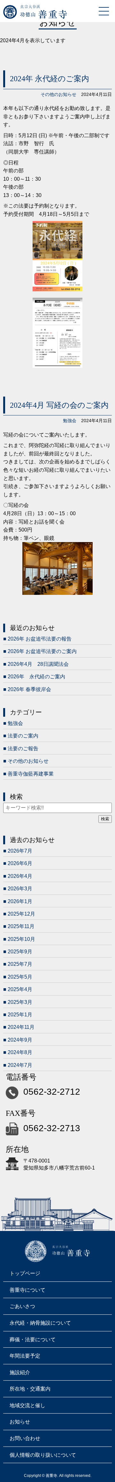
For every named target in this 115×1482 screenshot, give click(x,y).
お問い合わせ (25, 1438)
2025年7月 (20, 964)
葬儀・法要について (33, 1339)
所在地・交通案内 (30, 1388)
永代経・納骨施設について (40, 1323)
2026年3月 (20, 888)
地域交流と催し (27, 1405)
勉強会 (69, 420)
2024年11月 (21, 1027)
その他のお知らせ (58, 94)
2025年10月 (21, 939)
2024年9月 (20, 1040)
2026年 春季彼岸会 (29, 689)
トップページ (25, 1273)
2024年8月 (20, 1052)
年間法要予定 (25, 1356)
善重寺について (27, 1290)
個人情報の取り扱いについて (43, 1455)
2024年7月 (20, 1065)
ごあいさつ (22, 1306)
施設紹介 (20, 1372)
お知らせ (20, 1421)
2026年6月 (20, 863)
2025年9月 (20, 951)
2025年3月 (20, 1002)
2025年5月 (20, 977)
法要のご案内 (23, 735)
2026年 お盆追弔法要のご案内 (42, 651)
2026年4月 (20, 876)
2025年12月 (21, 914)
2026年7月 (20, 851)
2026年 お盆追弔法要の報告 (40, 639)
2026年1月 (20, 901)
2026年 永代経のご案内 (36, 676)
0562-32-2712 (51, 1092)
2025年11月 (21, 926)
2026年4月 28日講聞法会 (38, 664)
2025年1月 (20, 1014)
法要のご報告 (23, 748)
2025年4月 (20, 989)
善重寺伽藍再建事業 (31, 773)
